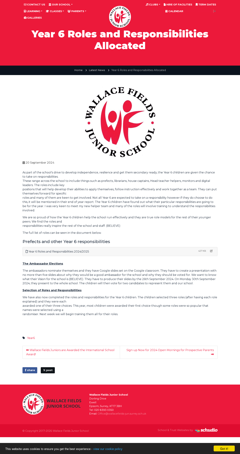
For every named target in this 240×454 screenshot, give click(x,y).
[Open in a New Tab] (211, 251)
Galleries (34, 17)
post (49, 370)
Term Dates (207, 4)
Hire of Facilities (179, 4)
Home (78, 70)
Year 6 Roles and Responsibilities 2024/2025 (58, 251)
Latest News (97, 70)
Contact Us (35, 4)
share (30, 370)
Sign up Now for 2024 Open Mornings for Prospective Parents (170, 350)
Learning (33, 11)
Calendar (175, 11)
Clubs (153, 4)
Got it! (224, 448)
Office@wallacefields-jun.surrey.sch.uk (122, 413)
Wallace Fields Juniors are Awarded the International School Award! (70, 352)
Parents (77, 11)
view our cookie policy (107, 448)
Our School (60, 4)
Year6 (31, 338)
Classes (55, 11)
